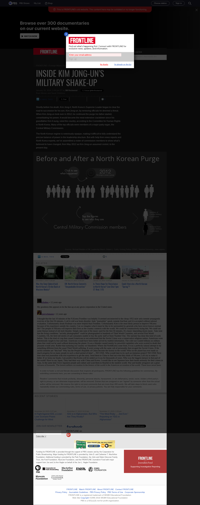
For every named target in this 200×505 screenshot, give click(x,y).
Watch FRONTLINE (87, 489)
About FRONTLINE (105, 489)
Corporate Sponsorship (135, 492)
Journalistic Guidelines (78, 492)
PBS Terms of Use (115, 492)
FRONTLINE (72, 489)
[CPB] (50, 472)
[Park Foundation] (81, 472)
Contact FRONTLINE (124, 489)
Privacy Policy (61, 492)
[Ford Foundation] (97, 472)
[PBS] (38, 472)
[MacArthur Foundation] (67, 472)
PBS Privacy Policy (98, 492)
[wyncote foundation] (42, 481)
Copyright (85, 498)
